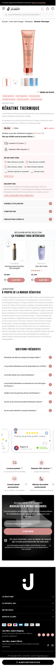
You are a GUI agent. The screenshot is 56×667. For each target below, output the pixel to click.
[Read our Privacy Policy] (50, 545)
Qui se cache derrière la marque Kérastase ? (20, 411)
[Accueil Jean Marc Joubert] (13, 8)
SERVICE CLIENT (9, 618)
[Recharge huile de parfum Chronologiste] (14, 250)
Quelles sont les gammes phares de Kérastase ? (22, 393)
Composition (10, 211)
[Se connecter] (42, 8)
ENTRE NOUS (7, 611)
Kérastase (29, 22)
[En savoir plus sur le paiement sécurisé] (28, 149)
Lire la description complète (19, 195)
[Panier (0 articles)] (47, 8)
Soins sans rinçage (16, 22)
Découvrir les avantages (38, 2)
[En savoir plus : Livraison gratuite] (21, 468)
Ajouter (16, 280)
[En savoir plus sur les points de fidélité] (43, 133)
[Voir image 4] (33, 82)
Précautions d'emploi (14, 219)
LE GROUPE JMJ (9, 605)
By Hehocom (41, 657)
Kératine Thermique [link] (41, 22)
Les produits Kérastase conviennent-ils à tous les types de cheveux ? (24, 384)
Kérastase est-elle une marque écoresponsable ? (22, 357)
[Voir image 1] (6, 82)
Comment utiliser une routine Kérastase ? (19, 375)
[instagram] (41, 636)
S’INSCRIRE (28, 531)
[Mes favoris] (52, 8)
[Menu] (3, 8)
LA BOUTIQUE (8, 598)
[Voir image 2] (15, 82)
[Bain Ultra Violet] (41, 250)
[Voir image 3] (24, 82)
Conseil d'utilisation (13, 204)
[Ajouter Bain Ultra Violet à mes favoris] (32, 280)
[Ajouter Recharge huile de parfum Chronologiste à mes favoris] (5, 280)
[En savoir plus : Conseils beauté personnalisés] (26, 484)
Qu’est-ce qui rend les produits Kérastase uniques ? (23, 402)
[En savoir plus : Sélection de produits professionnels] (53, 484)
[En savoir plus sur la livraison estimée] (25, 143)
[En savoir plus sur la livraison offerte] (34, 137)
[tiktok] (46, 636)
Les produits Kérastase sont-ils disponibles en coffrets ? (25, 366)
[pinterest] (50, 636)
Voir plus (9, 176)
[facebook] (37, 636)
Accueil (5, 22)
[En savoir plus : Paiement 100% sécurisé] (51, 468)
